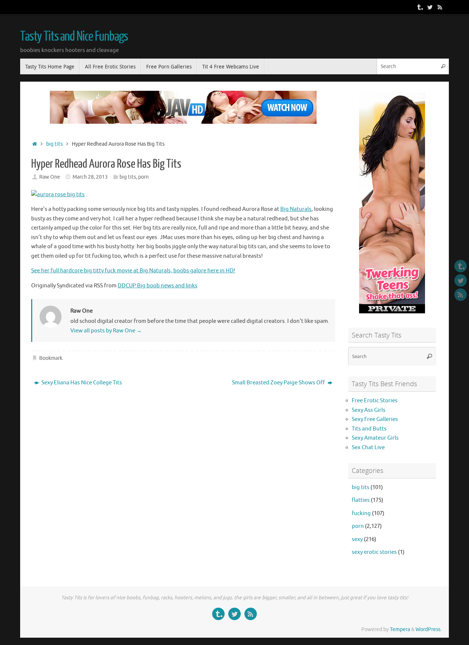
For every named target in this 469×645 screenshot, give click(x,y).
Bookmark (50, 358)
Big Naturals (295, 209)
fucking (361, 513)
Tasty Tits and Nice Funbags (74, 36)
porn (143, 177)
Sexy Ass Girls (368, 410)
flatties (361, 500)
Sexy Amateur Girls (375, 438)
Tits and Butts (369, 428)
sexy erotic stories (374, 552)
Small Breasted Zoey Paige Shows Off (279, 382)
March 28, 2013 (90, 177)
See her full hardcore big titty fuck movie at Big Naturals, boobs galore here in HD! (133, 270)
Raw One (49, 177)
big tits (54, 144)
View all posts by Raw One (106, 330)
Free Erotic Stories (375, 400)
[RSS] (440, 7)
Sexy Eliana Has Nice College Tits (81, 382)
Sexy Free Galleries (375, 419)
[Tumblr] (419, 7)
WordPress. (429, 629)
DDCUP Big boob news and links (157, 285)
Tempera (400, 629)
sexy (357, 539)
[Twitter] (430, 7)
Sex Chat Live (368, 447)
